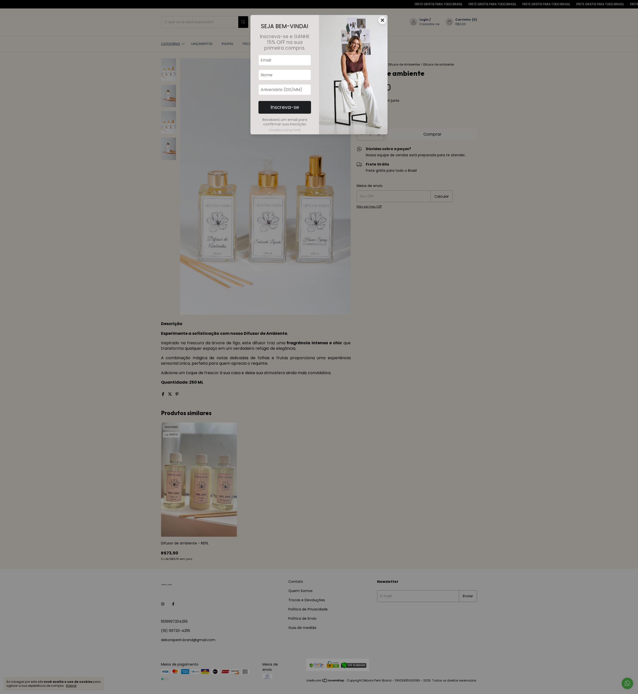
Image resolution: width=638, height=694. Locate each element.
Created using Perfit (285, 130)
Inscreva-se (285, 107)
